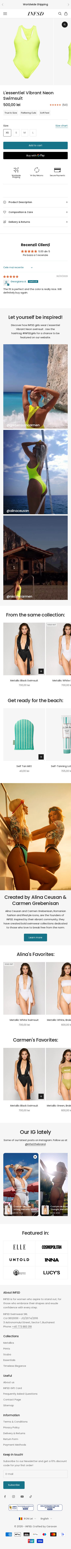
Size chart (61, 125)
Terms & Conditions (15, 1421)
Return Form (10, 1439)
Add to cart (35, 145)
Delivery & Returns (14, 1433)
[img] (10, 276)
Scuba (7, 1354)
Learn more (35, 937)
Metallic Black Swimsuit (24, 680)
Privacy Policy (11, 1427)
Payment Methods (14, 1444)
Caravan (51, 1526)
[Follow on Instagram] (13, 1496)
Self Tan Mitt (24, 766)
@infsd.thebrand (35, 1144)
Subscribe (14, 1485)
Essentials (9, 1360)
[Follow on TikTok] (30, 1496)
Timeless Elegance (14, 1366)
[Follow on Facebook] (5, 1496)
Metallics (8, 1343)
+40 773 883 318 (22, 1326)
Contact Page (12, 1399)
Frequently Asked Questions (20, 1393)
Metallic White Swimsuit (24, 1020)
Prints (6, 1348)
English (45, 1518)
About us (8, 1382)
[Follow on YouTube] (22, 1496)
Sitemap (8, 1405)
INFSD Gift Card (12, 1388)
